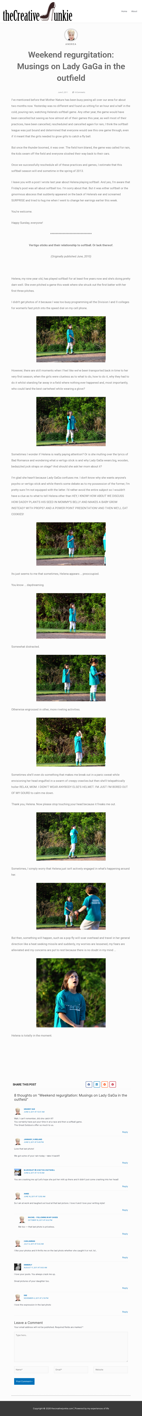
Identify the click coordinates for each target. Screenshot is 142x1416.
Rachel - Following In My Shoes (43, 1217)
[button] (89, 1084)
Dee (25, 1295)
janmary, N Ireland (33, 1139)
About (134, 11)
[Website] (111, 1370)
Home (124, 11)
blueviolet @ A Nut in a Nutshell (39, 1170)
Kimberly (28, 1265)
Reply (125, 1132)
